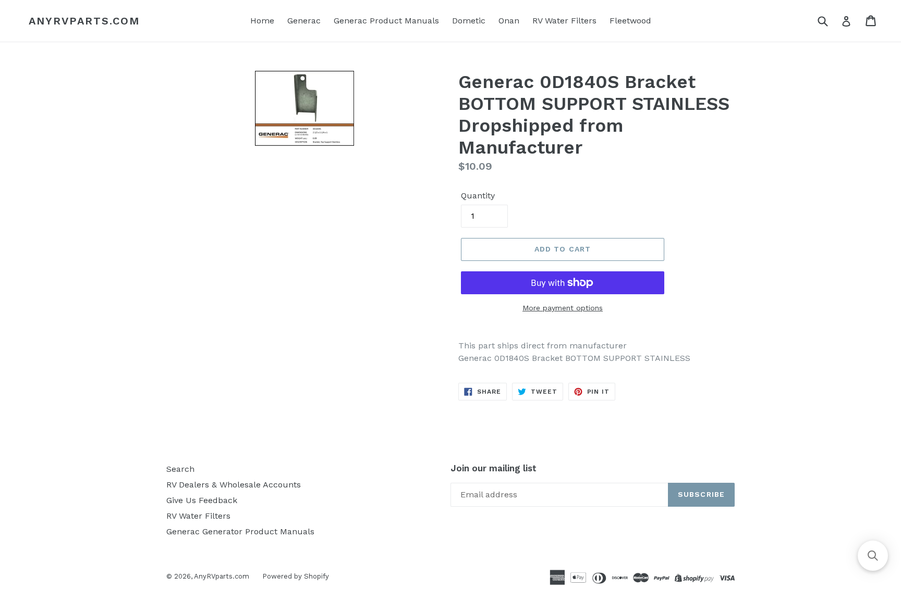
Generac (304, 21)
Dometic (468, 21)
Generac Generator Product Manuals (240, 531)
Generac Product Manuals (386, 21)
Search (180, 469)
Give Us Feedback (201, 500)
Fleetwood (630, 21)
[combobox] (829, 20)
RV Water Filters (564, 21)
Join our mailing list (494, 468)
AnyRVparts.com (84, 21)
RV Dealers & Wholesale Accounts (233, 485)
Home (262, 21)
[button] (873, 556)
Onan (508, 21)
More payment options (562, 308)
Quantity (478, 196)
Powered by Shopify (295, 576)
